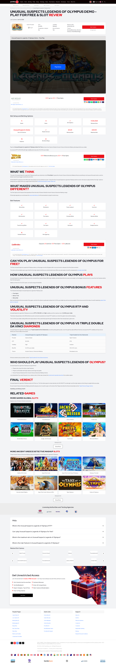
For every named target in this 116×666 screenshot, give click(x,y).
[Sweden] (87, 658)
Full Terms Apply (52, 166)
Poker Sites (14, 634)
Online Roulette (47, 626)
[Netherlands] (68, 658)
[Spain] (84, 658)
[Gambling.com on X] (12, 650)
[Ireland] (58, 658)
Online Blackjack (47, 623)
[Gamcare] (29, 664)
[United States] (91, 658)
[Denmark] (38, 658)
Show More (58, 446)
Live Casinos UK (15, 621)
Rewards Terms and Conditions (82, 637)
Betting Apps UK (15, 626)
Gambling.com (13, 8)
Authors (77, 621)
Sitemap (77, 634)
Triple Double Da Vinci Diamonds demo (38, 357)
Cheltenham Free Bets (17, 639)
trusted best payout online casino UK (46, 181)
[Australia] (15, 658)
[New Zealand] (71, 658)
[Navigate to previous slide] (13, 554)
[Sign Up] (90, 2)
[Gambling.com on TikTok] (23, 650)
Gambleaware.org (25, 108)
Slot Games (29, 8)
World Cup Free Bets (16, 637)
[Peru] (77, 658)
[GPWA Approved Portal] (102, 664)
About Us (77, 618)
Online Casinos (20, 8)
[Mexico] (64, 658)
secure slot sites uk (34, 195)
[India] (54, 658)
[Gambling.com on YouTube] (15, 650)
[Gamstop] (13, 664)
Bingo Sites (14, 629)
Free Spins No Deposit (48, 634)
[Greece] (45, 658)
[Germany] (41, 658)
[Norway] (74, 658)
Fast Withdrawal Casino (48, 631)
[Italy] (61, 658)
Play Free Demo (22, 410)
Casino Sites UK (15, 618)
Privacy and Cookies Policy (55, 651)
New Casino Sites (15, 631)
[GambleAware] (48, 664)
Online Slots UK (47, 618)
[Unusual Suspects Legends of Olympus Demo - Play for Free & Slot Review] (12, 658)
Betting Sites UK (15, 623)
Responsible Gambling (80, 631)
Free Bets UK (46, 629)
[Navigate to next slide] (103, 554)
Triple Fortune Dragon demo (86, 386)
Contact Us (78, 626)
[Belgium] (22, 658)
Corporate (78, 629)
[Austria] (18, 658)
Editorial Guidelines (79, 623)
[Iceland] (48, 658)
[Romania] (81, 658)
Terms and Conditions (42, 651)
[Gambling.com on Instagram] (20, 650)
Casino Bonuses (47, 621)
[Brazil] (28, 658)
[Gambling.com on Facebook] (17, 650)
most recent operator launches (56, 375)
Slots (25, 8)
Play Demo (58, 67)
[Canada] (31, 658)
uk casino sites (81, 270)
